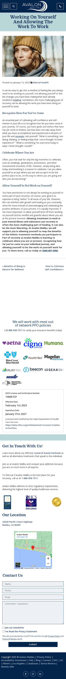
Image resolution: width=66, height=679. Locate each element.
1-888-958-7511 (29, 478)
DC (61, 660)
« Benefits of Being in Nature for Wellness (13, 268)
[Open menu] (5, 6)
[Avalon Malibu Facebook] (26, 674)
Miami (6, 663)
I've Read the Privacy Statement (21, 631)
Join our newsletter (14, 627)
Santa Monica (48, 663)
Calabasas (32, 663)
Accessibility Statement (14, 660)
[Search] (13, 6)
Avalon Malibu (27, 657)
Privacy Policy (54, 636)
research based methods (47, 452)
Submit (33, 644)
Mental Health (41, 82)
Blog (38, 660)
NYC (56, 660)
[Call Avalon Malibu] (60, 6)
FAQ (31, 660)
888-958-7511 (15, 330)
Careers (47, 660)
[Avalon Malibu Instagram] (33, 674)
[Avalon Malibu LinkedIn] (40, 674)
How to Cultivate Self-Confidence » (54, 268)
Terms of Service (9, 639)
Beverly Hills (7, 666)
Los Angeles (18, 663)
